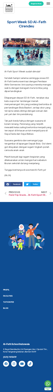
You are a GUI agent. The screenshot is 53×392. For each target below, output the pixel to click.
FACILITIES (8, 296)
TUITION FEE (8, 302)
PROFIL (6, 290)
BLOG (5, 308)
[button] (13, 184)
